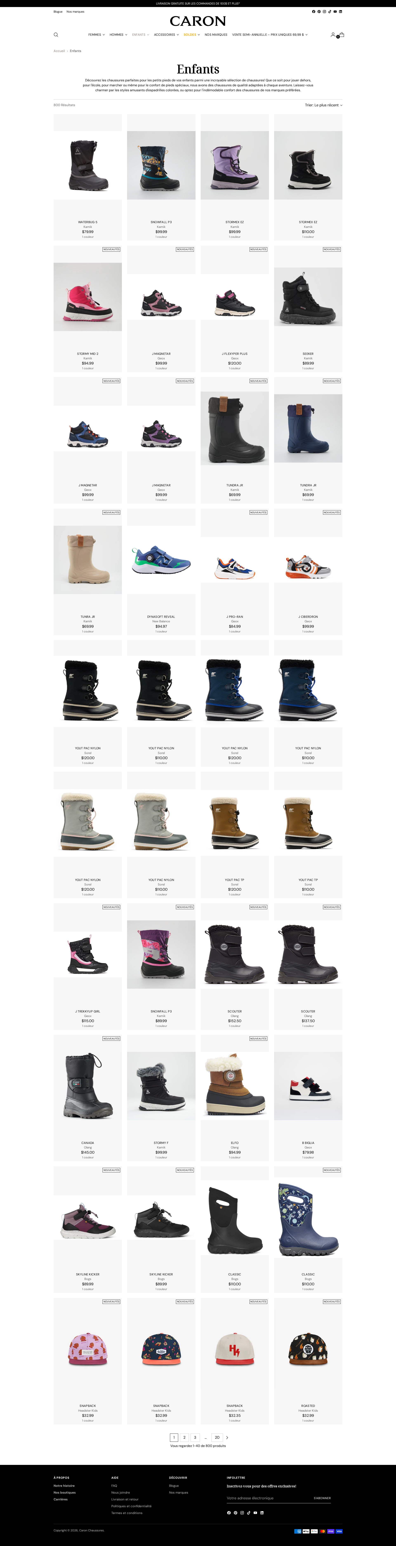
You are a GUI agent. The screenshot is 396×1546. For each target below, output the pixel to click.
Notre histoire (64, 1486)
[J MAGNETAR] (161, 297)
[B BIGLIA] (308, 1086)
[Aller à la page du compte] (331, 35)
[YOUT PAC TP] (235, 823)
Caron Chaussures (91, 1530)
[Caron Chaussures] (198, 21)
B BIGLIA (308, 1143)
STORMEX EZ (235, 222)
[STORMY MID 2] (88, 297)
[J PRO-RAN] (235, 560)
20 (217, 1437)
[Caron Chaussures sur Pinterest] (319, 11)
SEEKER (308, 354)
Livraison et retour (125, 1499)
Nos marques (178, 1492)
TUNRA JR (88, 617)
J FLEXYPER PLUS (234, 354)
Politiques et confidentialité (131, 1506)
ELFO (234, 1143)
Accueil (59, 51)
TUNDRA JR (234, 485)
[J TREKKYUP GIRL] (88, 954)
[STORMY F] (161, 1086)
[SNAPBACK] (88, 1349)
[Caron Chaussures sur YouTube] (335, 11)
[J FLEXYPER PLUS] (235, 297)
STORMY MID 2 (87, 354)
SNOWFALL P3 (161, 222)
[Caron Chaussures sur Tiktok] (330, 11)
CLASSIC (234, 1274)
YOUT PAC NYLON (88, 748)
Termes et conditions (127, 1513)
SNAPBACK (88, 1406)
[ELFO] (235, 1086)
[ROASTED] (308, 1349)
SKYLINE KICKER (87, 1274)
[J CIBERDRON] (308, 560)
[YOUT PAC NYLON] (88, 691)
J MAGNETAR (161, 354)
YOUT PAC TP (234, 880)
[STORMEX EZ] (235, 165)
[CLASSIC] (235, 1217)
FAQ (114, 1486)
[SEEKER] (308, 297)
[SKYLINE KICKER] (88, 1217)
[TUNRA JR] (88, 560)
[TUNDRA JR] (235, 428)
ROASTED (308, 1406)
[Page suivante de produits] (227, 1438)
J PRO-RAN (234, 617)
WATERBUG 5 (87, 222)
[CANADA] (88, 1086)
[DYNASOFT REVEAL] (161, 560)
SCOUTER (235, 1011)
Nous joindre (120, 1492)
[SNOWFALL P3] (161, 165)
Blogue (174, 1486)
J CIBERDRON (308, 617)
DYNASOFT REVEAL (161, 617)
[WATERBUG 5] (88, 165)
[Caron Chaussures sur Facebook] (314, 11)
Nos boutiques (65, 1492)
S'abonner (322, 1498)
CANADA (87, 1143)
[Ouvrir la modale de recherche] (56, 35)
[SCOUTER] (235, 954)
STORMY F (161, 1143)
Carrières (61, 1499)
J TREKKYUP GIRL (87, 1011)
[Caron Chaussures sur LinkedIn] (340, 11)
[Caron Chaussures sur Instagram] (324, 11)
